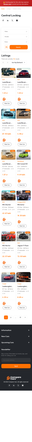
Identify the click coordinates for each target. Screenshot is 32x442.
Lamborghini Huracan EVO (7, 286)
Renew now (7, 4)
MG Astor (20, 205)
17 (20, 317)
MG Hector (6, 246)
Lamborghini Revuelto (22, 286)
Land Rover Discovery (6, 82)
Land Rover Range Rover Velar (7, 123)
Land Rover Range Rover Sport (22, 82)
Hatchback (20, 161)
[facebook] (3, 20)
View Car (7, 103)
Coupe (4, 284)
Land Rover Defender (6, 164)
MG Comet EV (22, 164)
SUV (3, 79)
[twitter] (12, 20)
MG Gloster (6, 205)
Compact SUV (21, 202)
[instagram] (17, 20)
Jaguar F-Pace (22, 246)
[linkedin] (8, 20)
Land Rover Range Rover (22, 123)
